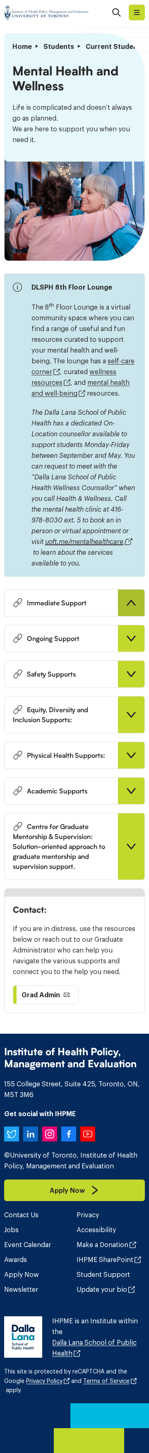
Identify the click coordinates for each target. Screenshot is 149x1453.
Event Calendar (27, 1244)
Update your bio (102, 1289)
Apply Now (21, 1274)
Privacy (88, 1214)
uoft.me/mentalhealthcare (84, 541)
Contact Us (21, 1214)
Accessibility (96, 1229)
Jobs (11, 1229)
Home (22, 46)
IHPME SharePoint (105, 1259)
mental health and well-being (80, 387)
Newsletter (21, 1289)
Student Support (103, 1274)
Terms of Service (106, 1381)
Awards (15, 1259)
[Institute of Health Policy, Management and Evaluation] (46, 12)
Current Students (115, 46)
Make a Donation (102, 1244)
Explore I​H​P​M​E (137, 12)
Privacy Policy (44, 1381)
